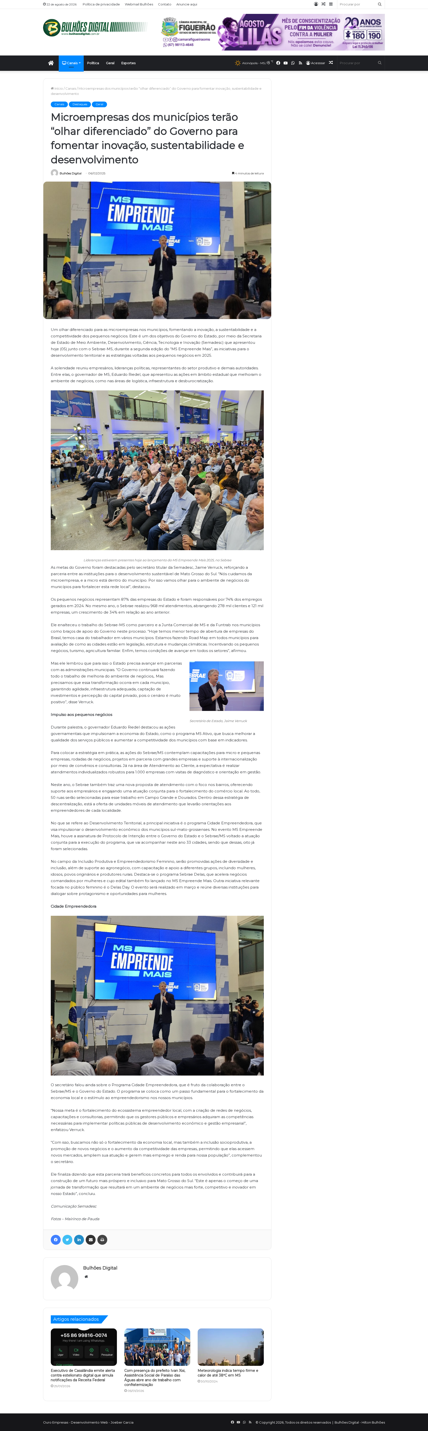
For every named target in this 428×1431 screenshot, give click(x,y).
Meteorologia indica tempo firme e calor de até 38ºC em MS (228, 1372)
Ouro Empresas (55, 1422)
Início (58, 88)
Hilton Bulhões (373, 1422)
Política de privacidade (101, 4)
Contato (164, 4)
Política (93, 63)
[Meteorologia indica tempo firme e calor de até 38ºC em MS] (231, 1347)
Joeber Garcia (122, 1422)
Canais (72, 63)
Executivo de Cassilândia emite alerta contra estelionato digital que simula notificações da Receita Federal (83, 1375)
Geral (110, 63)
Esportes (128, 63)
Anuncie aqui (186, 4)
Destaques (80, 104)
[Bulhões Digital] (97, 28)
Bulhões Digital (70, 173)
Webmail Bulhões (139, 4)
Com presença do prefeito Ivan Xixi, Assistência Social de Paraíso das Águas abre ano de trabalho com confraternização (154, 1377)
